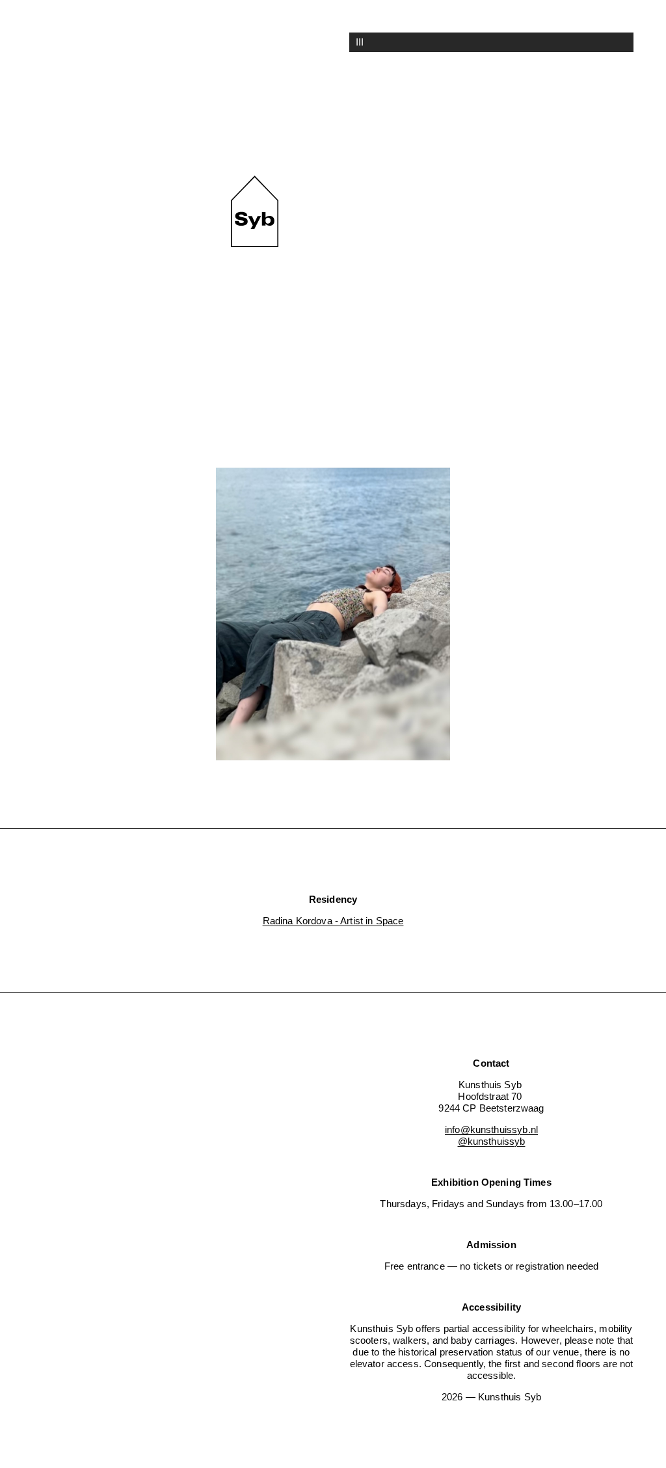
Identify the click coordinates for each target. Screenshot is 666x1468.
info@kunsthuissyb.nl (491, 1129)
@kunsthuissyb (492, 1141)
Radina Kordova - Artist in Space (333, 920)
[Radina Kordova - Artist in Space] (333, 615)
